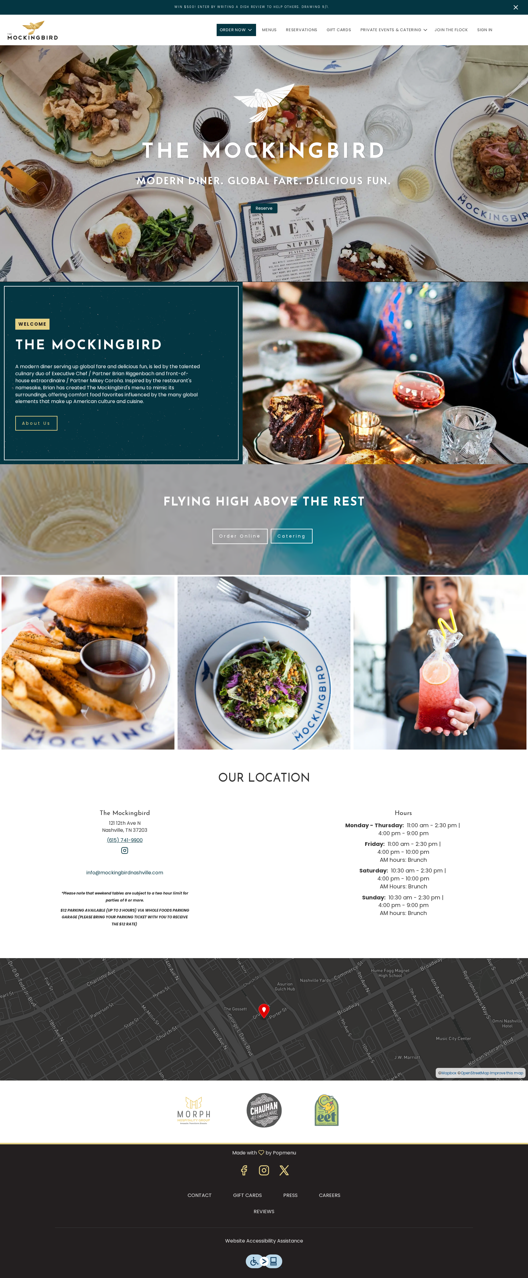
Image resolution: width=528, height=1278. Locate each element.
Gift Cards (339, 30)
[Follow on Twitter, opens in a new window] (284, 1172)
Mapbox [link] (449, 1073)
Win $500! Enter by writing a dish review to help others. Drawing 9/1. (251, 7)
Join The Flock (451, 30)
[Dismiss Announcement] (515, 7)
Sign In (485, 30)
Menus (269, 30)
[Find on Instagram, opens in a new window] (124, 853)
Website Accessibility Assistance (264, 1241)
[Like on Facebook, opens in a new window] (243, 1172)
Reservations (301, 30)
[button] (236, 30)
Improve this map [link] (506, 1073)
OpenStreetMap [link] (475, 1073)
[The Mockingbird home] (32, 30)
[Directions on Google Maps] (264, 1018)
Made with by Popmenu (150, 1152)
